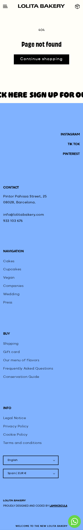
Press (7, 302)
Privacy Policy (15, 426)
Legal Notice (14, 418)
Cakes (8, 261)
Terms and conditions (22, 443)
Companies (13, 286)
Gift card (11, 352)
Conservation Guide (21, 377)
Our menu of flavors (21, 360)
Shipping (11, 344)
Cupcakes (12, 269)
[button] (77, 6)
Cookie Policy (15, 434)
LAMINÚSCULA (58, 506)
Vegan (9, 277)
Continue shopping (41, 59)
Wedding (11, 294)
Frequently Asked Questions (28, 368)
